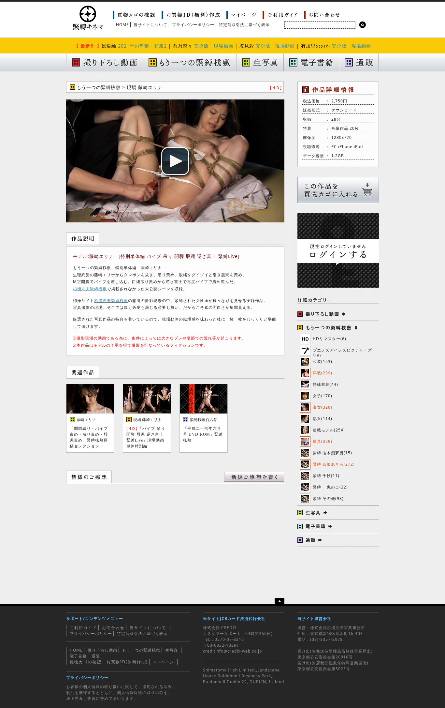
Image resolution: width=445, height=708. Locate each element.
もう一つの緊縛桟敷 (141, 650)
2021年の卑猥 (133, 46)
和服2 (160, 46)
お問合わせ (113, 627)
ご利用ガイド (83, 627)
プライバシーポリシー (193, 24)
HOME (122, 24)
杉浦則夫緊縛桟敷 (90, 289)
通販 (96, 656)
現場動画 (223, 46)
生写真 (171, 650)
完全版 (201, 46)
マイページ (163, 662)
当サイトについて (150, 24)
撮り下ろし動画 (102, 650)
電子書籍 (78, 656)
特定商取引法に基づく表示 (244, 24)
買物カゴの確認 (86, 662)
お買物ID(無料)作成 (127, 662)
